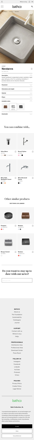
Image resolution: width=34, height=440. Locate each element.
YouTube (17, 369)
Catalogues (17, 320)
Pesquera (3, 225)
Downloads (5, 114)
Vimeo (17, 375)
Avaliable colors (6, 101)
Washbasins (4, 11)
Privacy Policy (17, 383)
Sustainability (17, 317)
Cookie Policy (17, 386)
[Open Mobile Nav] (2, 6)
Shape (3, 97)
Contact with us (17, 331)
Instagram (17, 361)
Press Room (17, 353)
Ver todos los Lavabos (17, 203)
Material (4, 93)
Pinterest (17, 372)
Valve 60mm (4, 151)
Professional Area (17, 347)
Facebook (17, 364)
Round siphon (22, 151)
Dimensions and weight (8, 89)
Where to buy (23, 2)
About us (17, 312)
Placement (4, 84)
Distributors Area (17, 345)
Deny (17, 431)
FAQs (17, 336)
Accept (17, 426)
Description (5, 75)
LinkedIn (17, 367)
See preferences (17, 436)
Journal (16, 322)
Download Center (17, 350)
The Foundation (17, 314)
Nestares (20, 225)
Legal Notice (17, 389)
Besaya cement (5, 251)
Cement (11, 11)
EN (32, 2)
